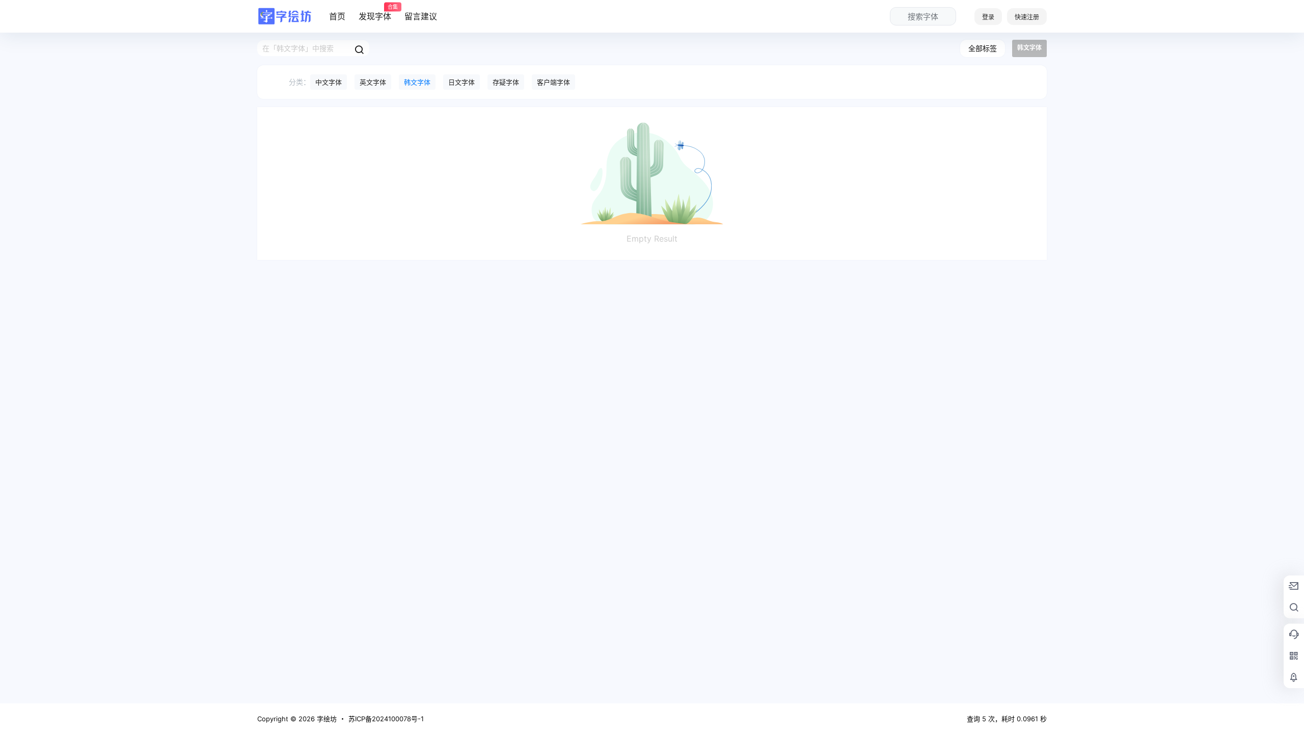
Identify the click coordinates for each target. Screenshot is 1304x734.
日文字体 (461, 82)
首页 (337, 16)
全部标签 (982, 48)
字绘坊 (326, 719)
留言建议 (420, 16)
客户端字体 (553, 82)
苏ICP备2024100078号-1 (386, 719)
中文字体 (328, 82)
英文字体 (373, 82)
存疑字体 (506, 82)
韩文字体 (417, 82)
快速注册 (1027, 17)
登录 (988, 17)
